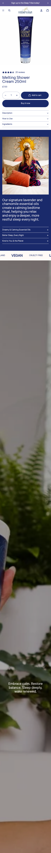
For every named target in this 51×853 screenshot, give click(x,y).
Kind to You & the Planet (12, 241)
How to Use (7, 118)
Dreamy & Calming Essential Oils (16, 229)
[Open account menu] (41, 10)
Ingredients (7, 124)
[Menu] (3, 10)
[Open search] (9, 10)
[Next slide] (48, 3)
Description (7, 113)
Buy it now (25, 103)
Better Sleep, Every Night (13, 235)
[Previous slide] (3, 3)
